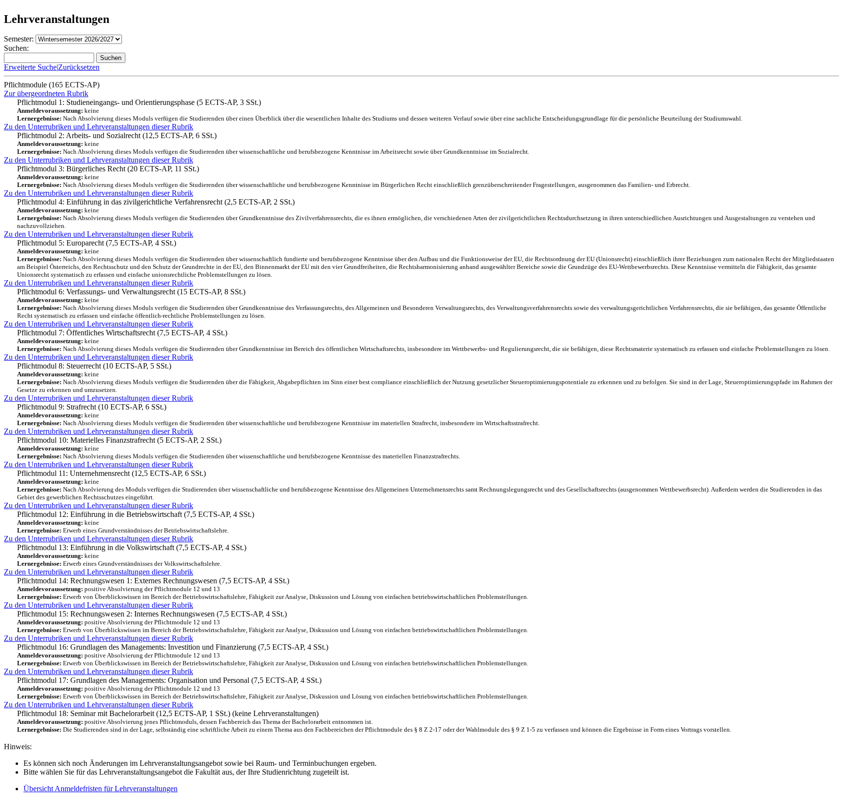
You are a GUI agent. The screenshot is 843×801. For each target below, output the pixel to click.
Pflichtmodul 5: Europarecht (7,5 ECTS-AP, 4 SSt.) (425, 258)
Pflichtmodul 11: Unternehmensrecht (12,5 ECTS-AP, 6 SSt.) (419, 485)
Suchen (110, 58)
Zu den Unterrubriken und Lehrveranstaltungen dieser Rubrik (98, 127)
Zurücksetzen (79, 67)
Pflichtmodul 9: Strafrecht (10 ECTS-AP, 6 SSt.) (278, 415)
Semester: (19, 39)
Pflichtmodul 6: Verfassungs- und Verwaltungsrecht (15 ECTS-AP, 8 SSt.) (421, 303)
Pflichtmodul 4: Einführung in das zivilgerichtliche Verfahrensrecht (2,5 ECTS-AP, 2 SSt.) (416, 213)
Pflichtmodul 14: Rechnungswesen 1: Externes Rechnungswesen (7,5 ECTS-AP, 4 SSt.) (272, 588)
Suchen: (16, 48)
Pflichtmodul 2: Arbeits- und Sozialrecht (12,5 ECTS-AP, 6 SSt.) (273, 143)
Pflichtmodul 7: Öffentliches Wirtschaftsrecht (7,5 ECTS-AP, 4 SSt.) (423, 340)
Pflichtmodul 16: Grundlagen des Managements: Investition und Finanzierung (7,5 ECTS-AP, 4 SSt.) (272, 655)
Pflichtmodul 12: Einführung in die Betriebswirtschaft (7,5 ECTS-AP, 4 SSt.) (135, 522)
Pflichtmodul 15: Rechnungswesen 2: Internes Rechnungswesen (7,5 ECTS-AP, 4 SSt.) (272, 622)
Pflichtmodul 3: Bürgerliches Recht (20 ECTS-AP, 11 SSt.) (353, 176)
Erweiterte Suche (30, 67)
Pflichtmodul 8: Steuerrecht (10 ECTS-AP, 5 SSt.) (424, 377)
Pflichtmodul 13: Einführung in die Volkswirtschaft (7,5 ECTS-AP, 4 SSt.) (131, 555)
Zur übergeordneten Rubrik (46, 93)
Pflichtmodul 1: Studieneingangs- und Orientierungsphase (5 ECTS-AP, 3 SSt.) (380, 110)
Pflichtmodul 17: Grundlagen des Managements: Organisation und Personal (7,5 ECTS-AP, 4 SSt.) (272, 688)
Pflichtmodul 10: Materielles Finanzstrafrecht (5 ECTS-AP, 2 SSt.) (238, 448)
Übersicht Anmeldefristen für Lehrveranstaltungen (100, 788)
